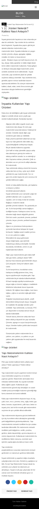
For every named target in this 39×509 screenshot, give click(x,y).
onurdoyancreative (19, 505)
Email (19, 482)
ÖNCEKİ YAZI (12, 491)
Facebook (8, 482)
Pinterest (25, 482)
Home (17, 16)
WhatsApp (31, 482)
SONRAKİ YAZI (26, 491)
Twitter (13, 482)
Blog (36, 2)
